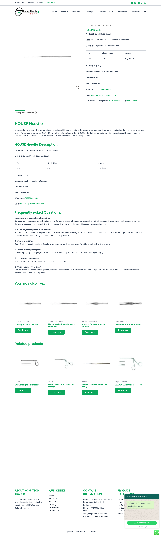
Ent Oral (121, 508)
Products (76, 11)
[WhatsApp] (142, 3)
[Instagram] (135, 3)
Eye (119, 510)
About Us (65, 11)
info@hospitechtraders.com (103, 95)
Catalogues (90, 11)
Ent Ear (95, 26)
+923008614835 (48, 2)
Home (54, 11)
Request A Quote (106, 11)
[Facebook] (132, 3)
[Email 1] (145, 3)
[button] (81, 11)
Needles (102, 26)
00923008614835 (103, 89)
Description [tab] (20, 112)
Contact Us (135, 11)
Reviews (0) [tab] (32, 112)
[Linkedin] (139, 3)
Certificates (122, 11)
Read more (23, 330)
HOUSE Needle (131, 101)
